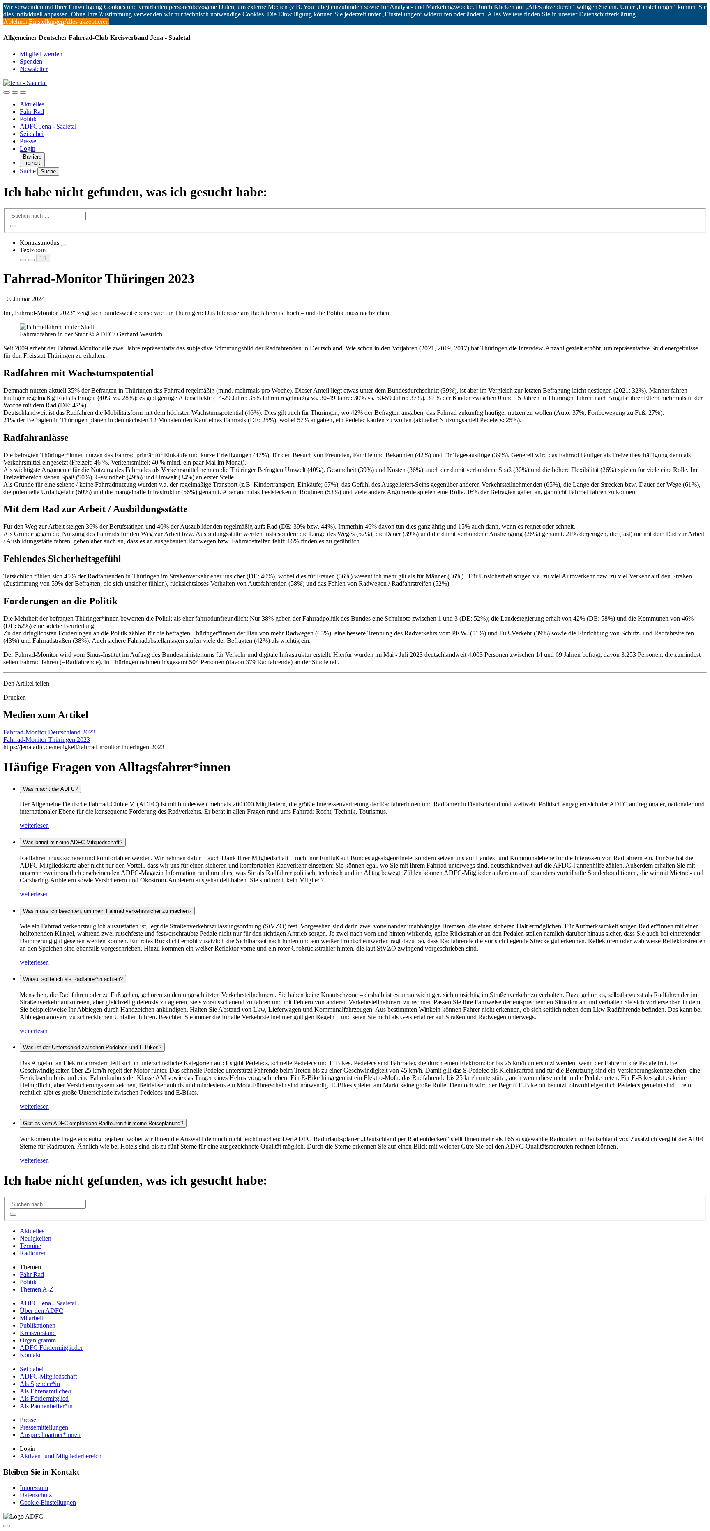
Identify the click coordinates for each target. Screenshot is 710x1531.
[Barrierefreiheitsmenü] (6, 92)
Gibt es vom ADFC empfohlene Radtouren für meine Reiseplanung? (103, 1123)
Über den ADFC (41, 1310)
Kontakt (30, 1354)
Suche (28, 171)
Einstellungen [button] (46, 21)
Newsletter (34, 68)
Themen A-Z (36, 1289)
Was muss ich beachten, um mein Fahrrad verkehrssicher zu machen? (107, 911)
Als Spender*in (40, 1383)
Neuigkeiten (35, 1238)
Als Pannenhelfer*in (46, 1405)
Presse (28, 141)
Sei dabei (32, 133)
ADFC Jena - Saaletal (48, 126)
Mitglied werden (41, 54)
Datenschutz (36, 1495)
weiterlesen (34, 825)
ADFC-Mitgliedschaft (48, 1376)
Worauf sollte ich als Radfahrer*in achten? (73, 979)
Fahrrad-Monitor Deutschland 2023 (49, 732)
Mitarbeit (31, 1318)
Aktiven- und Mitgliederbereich (60, 1456)
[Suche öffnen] (15, 92)
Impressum (34, 1487)
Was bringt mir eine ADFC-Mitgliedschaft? (72, 842)
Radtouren (33, 1253)
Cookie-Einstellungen (48, 1502)
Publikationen (37, 1325)
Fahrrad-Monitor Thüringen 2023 (46, 739)
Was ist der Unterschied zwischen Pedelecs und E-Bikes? (92, 1047)
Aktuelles (32, 104)
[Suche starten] (13, 226)
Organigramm (38, 1340)
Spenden (31, 61)
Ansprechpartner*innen (50, 1434)
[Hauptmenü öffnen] (23, 92)
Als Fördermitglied (44, 1398)
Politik (28, 118)
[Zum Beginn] (6, 1526)
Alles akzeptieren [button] (86, 21)
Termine (30, 1245)
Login (27, 148)
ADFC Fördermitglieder (51, 1347)
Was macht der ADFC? (50, 789)
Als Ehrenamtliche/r (45, 1391)
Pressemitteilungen (44, 1427)
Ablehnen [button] (16, 21)
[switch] (64, 245)
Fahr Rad (32, 111)
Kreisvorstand (38, 1332)
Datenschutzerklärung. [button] (608, 14)
